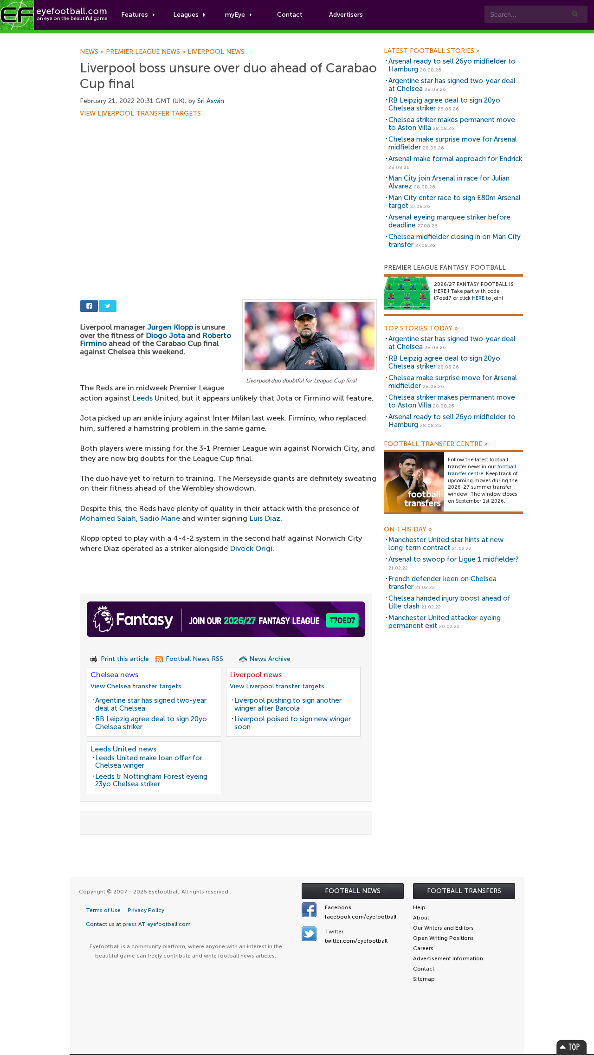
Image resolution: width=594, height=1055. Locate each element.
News (93, 52)
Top (571, 1047)
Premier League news (146, 52)
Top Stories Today (421, 328)
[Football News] (54, 15)
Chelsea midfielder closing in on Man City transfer (454, 241)
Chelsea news (114, 674)
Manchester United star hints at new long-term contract (446, 544)
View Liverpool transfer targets (140, 113)
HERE (478, 298)
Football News (353, 891)
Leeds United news (123, 748)
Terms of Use (103, 910)
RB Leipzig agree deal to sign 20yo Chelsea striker (151, 723)
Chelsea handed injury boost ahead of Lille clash (449, 602)
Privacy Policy (146, 910)
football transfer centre (482, 470)
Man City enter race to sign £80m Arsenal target (454, 202)
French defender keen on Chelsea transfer (442, 583)
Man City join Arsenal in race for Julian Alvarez (449, 182)
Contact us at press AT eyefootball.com (138, 924)
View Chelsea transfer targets (135, 686)
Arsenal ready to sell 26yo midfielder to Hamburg (452, 65)
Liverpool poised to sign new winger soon (292, 723)
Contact (290, 15)
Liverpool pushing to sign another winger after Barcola (288, 704)
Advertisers (346, 15)
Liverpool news (216, 52)
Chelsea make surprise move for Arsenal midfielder (452, 143)
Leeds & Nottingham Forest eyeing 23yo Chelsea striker (151, 780)
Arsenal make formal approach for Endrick (455, 159)
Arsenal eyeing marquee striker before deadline (449, 221)
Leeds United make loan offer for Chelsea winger (148, 762)
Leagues (186, 15)
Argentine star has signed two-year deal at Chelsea (151, 704)
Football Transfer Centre (436, 444)
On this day (408, 529)
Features (134, 15)
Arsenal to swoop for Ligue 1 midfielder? (453, 559)
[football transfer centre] (414, 482)
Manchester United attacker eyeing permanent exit (444, 622)
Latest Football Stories (432, 51)
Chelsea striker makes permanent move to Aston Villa (451, 124)
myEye (235, 15)
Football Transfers (464, 891)
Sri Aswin (210, 101)
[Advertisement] (228, 186)
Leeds (142, 398)
